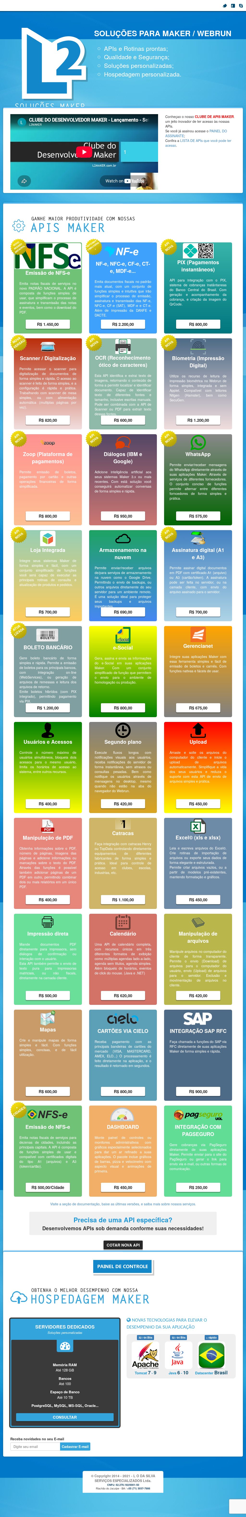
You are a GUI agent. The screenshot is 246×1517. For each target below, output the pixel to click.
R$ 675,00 (198, 708)
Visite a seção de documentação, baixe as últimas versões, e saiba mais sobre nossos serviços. (123, 1203)
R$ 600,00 (123, 420)
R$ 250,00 (198, 1187)
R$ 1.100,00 (123, 899)
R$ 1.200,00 (198, 420)
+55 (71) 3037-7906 (138, 1488)
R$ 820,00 (48, 420)
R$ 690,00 (123, 612)
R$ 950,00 (123, 516)
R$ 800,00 (198, 324)
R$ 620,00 (123, 995)
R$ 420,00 (123, 804)
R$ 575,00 (198, 516)
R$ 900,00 (198, 1091)
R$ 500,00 (48, 995)
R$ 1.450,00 (48, 324)
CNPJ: (111, 1485)
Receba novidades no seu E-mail (37, 1438)
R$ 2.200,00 (123, 324)
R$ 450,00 (198, 804)
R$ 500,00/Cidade (47, 1187)
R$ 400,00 (48, 804)
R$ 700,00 (48, 612)
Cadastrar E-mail (75, 1446)
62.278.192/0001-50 (127, 1485)
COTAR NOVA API (123, 1245)
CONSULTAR (65, 1417)
